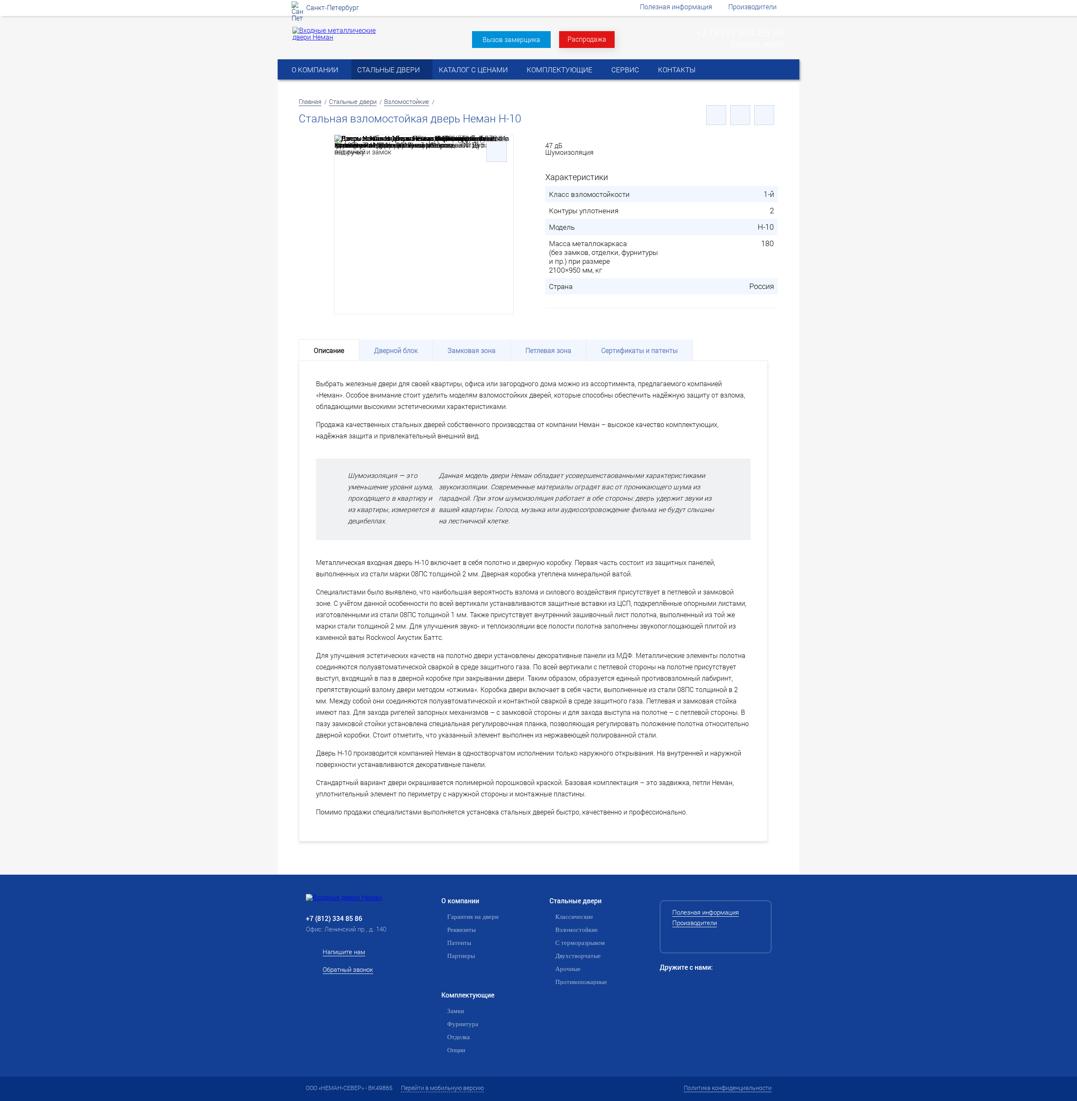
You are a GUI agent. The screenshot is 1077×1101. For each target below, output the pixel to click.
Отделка (458, 1037)
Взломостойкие (406, 101)
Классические (574, 916)
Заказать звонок (757, 44)
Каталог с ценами (473, 69)
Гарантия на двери (473, 916)
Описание (329, 350)
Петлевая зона (548, 350)
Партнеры (461, 955)
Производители (752, 6)
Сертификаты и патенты (639, 350)
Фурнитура (462, 1024)
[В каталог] (740, 115)
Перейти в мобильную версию (442, 1088)
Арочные (568, 969)
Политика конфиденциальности (728, 1088)
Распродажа (587, 38)
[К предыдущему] (716, 115)
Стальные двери (388, 69)
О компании (315, 69)
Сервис (625, 69)
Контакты (676, 69)
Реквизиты (461, 929)
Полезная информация (676, 6)
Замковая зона (472, 350)
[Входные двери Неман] (357, 897)
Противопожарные (581, 982)
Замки (455, 1011)
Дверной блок (396, 350)
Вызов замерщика (511, 39)
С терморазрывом (580, 942)
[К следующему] (764, 115)
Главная (310, 101)
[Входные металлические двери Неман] (335, 36)
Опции (456, 1050)
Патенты (459, 942)
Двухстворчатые (578, 955)
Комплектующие (559, 69)
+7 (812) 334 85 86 (739, 32)
